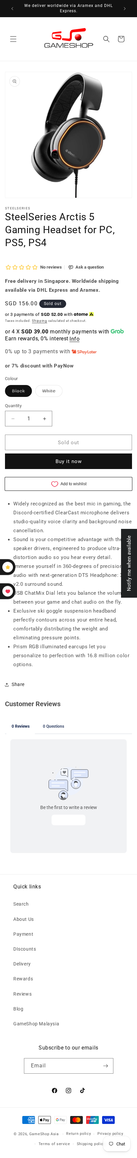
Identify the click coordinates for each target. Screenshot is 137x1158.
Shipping (39, 320)
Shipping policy (91, 1144)
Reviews (22, 994)
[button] (13, 39)
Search (21, 904)
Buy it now (69, 461)
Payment (23, 934)
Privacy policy (110, 1134)
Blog (18, 1008)
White (52, 392)
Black (22, 392)
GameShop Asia (44, 1134)
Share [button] (18, 684)
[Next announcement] (124, 8)
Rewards (23, 978)
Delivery (22, 963)
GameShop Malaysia (36, 1023)
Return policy (78, 1134)
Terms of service (54, 1144)
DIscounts (24, 949)
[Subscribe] (105, 1066)
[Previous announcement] (12, 8)
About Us (23, 919)
